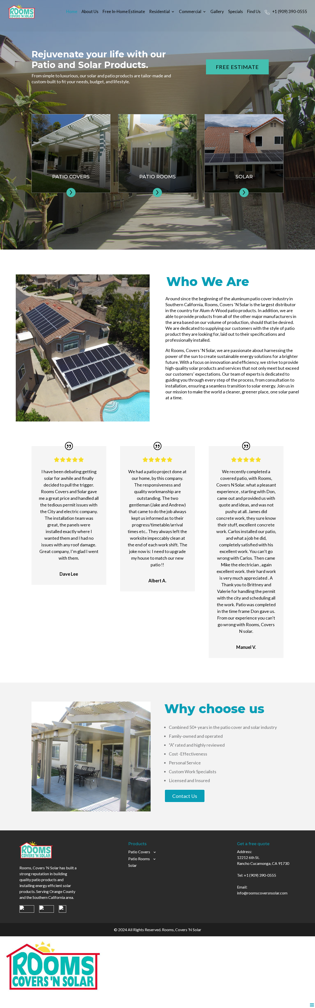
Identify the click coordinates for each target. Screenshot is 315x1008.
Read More (71, 158)
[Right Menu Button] (312, 1005)
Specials (235, 12)
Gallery (217, 12)
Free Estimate (237, 67)
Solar (132, 865)
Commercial (190, 12)
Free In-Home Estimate (124, 12)
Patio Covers (139, 851)
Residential (159, 12)
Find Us (254, 12)
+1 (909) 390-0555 (289, 12)
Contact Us (184, 796)
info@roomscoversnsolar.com (262, 892)
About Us (89, 12)
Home (71, 12)
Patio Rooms (139, 858)
